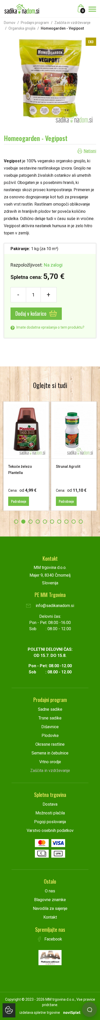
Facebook (52, 939)
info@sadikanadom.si (54, 605)
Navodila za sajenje (50, 908)
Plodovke (50, 735)
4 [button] (38, 522)
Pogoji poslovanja (50, 821)
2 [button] (23, 522)
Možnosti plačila (50, 813)
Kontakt (50, 917)
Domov (9, 23)
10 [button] (81, 522)
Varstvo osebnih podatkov (50, 830)
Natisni (90, 150)
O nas (50, 891)
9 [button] (74, 522)
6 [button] (52, 522)
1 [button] (16, 522)
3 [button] (30, 522)
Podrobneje (18, 501)
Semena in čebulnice (50, 753)
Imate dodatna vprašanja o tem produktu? (50, 327)
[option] (26, 456)
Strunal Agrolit (68, 466)
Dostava (50, 804)
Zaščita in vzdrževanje (72, 23)
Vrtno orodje (50, 761)
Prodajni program (35, 23)
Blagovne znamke (50, 899)
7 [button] (59, 522)
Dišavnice (50, 726)
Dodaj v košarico (31, 313)
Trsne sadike (50, 718)
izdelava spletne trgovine (39, 1012)
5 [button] (45, 522)
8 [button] (66, 522)
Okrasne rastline (50, 744)
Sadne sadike (50, 709)
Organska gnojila (21, 28)
